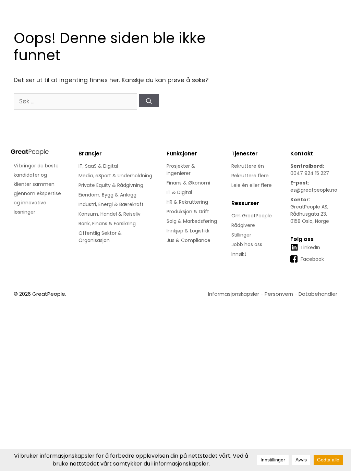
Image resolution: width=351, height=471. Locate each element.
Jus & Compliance (188, 240)
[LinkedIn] (305, 254)
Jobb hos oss (246, 244)
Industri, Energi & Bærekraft (111, 204)
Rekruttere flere (250, 175)
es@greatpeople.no (313, 190)
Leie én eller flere (251, 185)
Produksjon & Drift (188, 211)
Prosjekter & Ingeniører (181, 170)
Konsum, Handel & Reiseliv (109, 214)
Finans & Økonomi (188, 182)
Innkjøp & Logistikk (188, 230)
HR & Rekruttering (187, 202)
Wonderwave (84, 293)
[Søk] (149, 100)
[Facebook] (307, 266)
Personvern (279, 293)
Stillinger (241, 234)
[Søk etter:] (76, 101)
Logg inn (309, 7)
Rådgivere (243, 225)
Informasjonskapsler (233, 293)
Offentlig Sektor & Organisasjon (100, 237)
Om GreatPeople (251, 215)
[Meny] (339, 24)
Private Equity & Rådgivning (110, 185)
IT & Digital (179, 192)
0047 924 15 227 (309, 173)
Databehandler (318, 293)
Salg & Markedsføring (192, 221)
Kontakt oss (277, 7)
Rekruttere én (247, 166)
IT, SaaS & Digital (98, 166)
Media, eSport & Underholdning (115, 175)
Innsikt (238, 254)
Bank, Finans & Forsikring (107, 223)
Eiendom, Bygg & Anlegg (107, 194)
